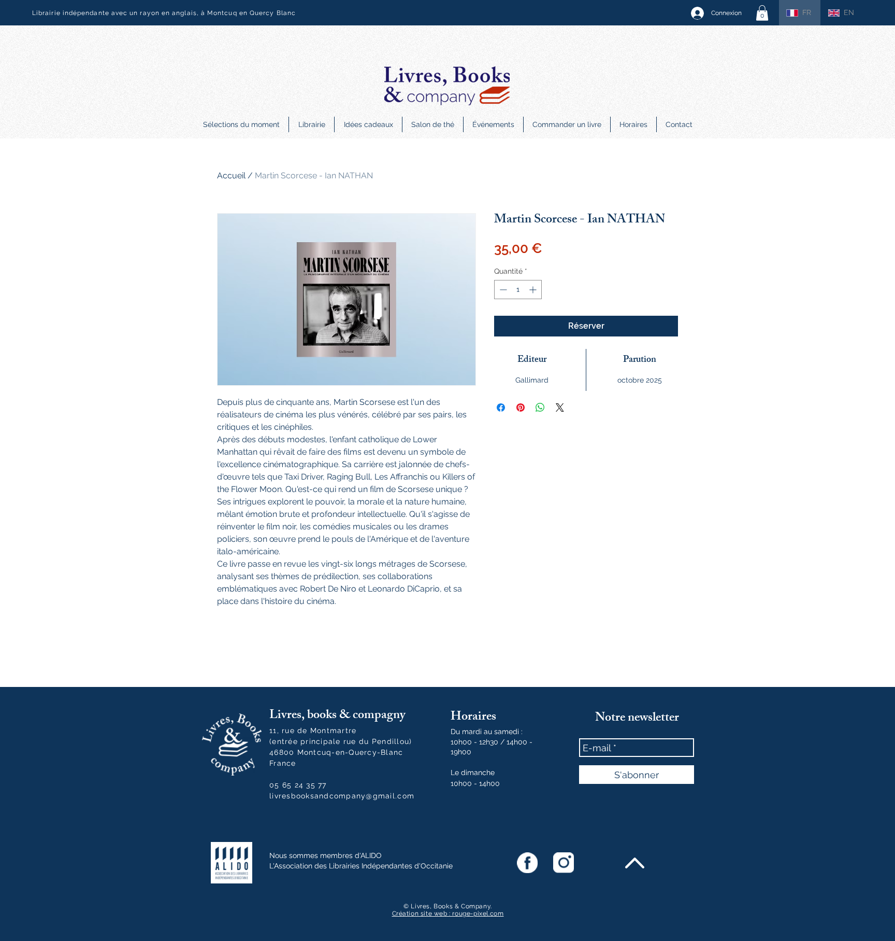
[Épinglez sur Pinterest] (520, 407)
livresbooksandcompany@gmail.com (341, 796)
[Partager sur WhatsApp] (540, 407)
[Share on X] (560, 407)
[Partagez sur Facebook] (501, 407)
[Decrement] (502, 289)
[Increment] (533, 289)
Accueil (231, 175)
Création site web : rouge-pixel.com (448, 913)
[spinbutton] (518, 289)
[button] (762, 13)
